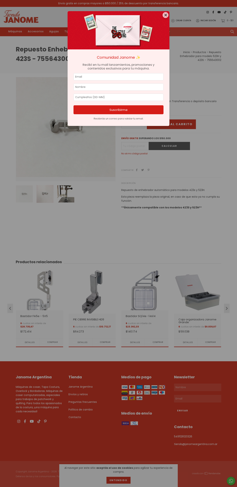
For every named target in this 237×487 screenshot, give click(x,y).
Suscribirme (118, 110)
